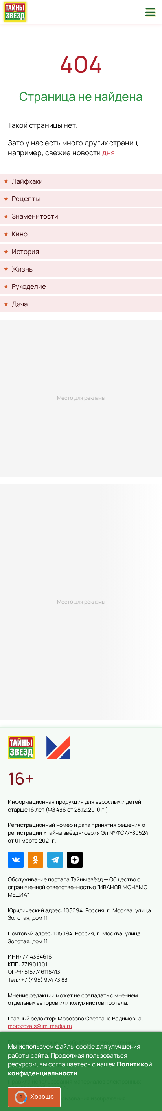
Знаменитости (35, 216)
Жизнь (22, 269)
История (25, 251)
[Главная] (21, 747)
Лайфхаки (27, 181)
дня (108, 152)
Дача (20, 303)
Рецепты (26, 198)
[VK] (16, 860)
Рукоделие (29, 286)
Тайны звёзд (15, 12)
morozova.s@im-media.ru (40, 1025)
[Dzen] (75, 860)
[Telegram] (55, 860)
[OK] (35, 860)
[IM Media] (58, 747)
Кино (20, 233)
